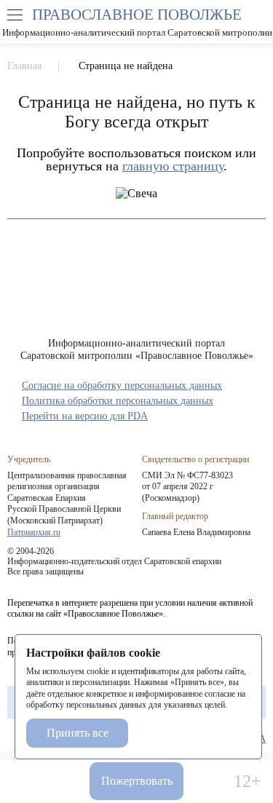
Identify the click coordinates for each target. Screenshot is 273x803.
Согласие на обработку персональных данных (122, 385)
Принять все (77, 733)
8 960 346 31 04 (25, 781)
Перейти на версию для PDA (85, 416)
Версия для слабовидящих (208, 781)
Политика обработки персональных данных (117, 400)
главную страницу (172, 166)
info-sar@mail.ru (64, 781)
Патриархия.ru (33, 532)
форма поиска (258, 15)
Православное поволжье (137, 22)
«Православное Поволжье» (137, 289)
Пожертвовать (137, 781)
